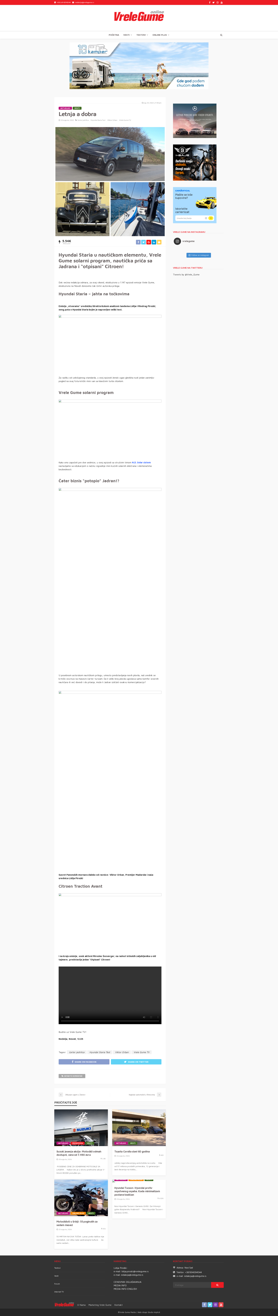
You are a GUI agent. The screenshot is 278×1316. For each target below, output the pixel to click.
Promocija (77, 1143)
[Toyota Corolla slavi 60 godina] (139, 1127)
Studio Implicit (153, 1312)
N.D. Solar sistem (141, 462)
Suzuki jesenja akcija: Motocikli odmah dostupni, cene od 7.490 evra (78, 1153)
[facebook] (209, 2)
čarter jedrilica (83, 120)
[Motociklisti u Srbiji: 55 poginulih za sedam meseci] (81, 1198)
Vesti (126, 35)
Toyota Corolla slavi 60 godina (132, 1151)
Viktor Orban (112, 120)
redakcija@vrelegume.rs (132, 1275)
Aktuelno (65, 108)
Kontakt (118, 1305)
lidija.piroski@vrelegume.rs (135, 1271)
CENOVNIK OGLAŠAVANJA (127, 1282)
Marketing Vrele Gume (99, 1305)
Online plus (159, 35)
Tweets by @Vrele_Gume (186, 274)
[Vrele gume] (139, 18)
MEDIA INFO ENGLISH (125, 1289)
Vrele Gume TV (125, 120)
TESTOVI (141, 35)
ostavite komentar (73, 1076)
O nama (81, 1305)
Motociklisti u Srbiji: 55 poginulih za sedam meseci (77, 1223)
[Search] (221, 35)
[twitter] (213, 2)
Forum (57, 1284)
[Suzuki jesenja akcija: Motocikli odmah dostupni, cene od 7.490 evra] (81, 1127)
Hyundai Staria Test (98, 120)
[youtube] (222, 2)
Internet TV (59, 1292)
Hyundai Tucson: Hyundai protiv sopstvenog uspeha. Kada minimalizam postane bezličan (137, 1191)
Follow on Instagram (200, 255)
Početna (114, 35)
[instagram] (218, 2)
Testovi (57, 1268)
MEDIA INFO (120, 1285)
